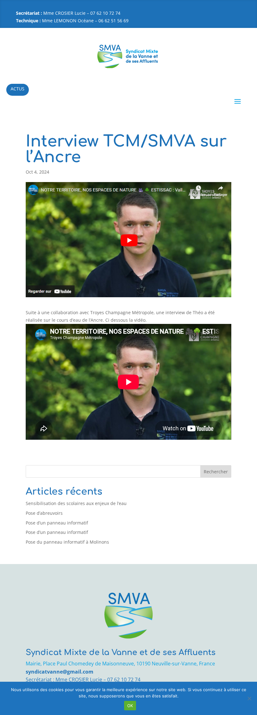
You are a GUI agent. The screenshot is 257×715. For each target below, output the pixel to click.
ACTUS (17, 89)
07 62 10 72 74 (123, 679)
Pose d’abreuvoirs (44, 513)
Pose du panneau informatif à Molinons (67, 542)
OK (130, 705)
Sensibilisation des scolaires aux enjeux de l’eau (76, 503)
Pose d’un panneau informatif (57, 523)
